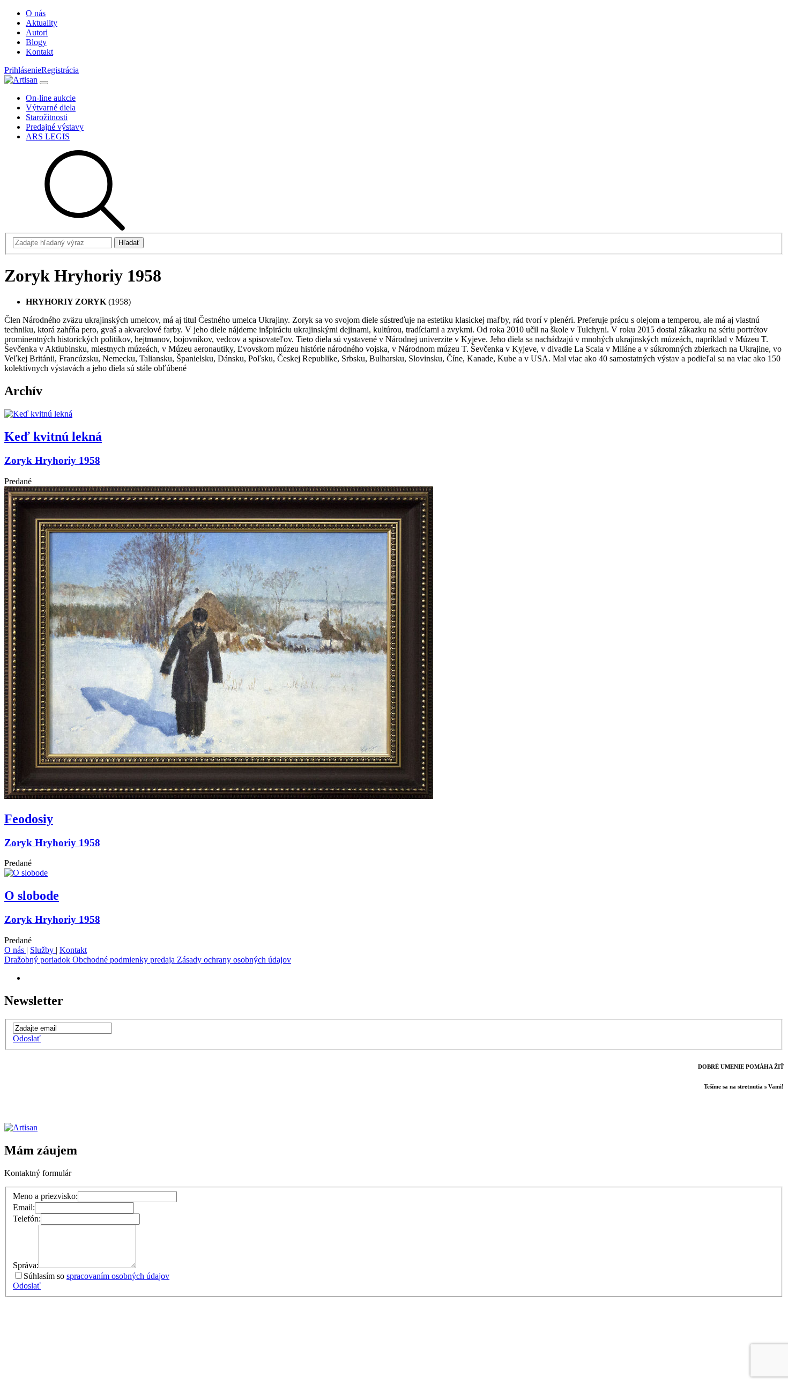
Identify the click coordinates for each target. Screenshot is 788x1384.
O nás (15, 949)
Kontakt (73, 949)
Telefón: (27, 1218)
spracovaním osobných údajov (117, 1276)
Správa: (26, 1265)
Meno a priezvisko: (45, 1196)
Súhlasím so (96, 1276)
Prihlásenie (22, 70)
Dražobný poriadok (38, 959)
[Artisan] (21, 79)
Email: (24, 1207)
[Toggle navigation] (44, 82)
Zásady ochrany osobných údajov (234, 959)
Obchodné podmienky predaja (124, 959)
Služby (43, 949)
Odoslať (27, 1038)
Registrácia (60, 70)
